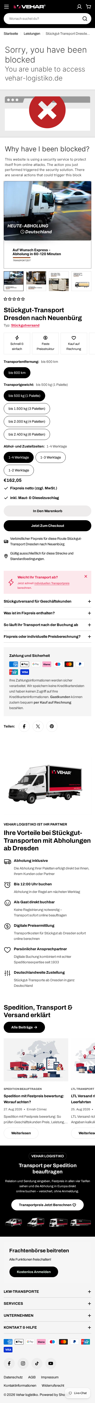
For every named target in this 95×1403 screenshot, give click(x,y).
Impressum (50, 1377)
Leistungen (32, 33)
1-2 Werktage (19, 470)
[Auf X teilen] (38, 726)
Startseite (11, 33)
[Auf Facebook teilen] (24, 726)
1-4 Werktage (19, 457)
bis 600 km (17, 373)
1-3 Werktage (50, 457)
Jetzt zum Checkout (47, 526)
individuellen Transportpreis (51, 583)
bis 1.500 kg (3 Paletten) (27, 408)
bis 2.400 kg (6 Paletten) (27, 434)
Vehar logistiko (27, 1395)
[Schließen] (85, 576)
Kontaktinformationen (20, 1385)
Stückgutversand (25, 325)
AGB (32, 1377)
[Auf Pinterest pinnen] (51, 726)
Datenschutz (13, 1377)
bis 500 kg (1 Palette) (24, 396)
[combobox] (47, 18)
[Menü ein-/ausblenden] (6, 6)
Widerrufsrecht (53, 1385)
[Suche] (85, 18)
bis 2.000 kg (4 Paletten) (27, 421)
